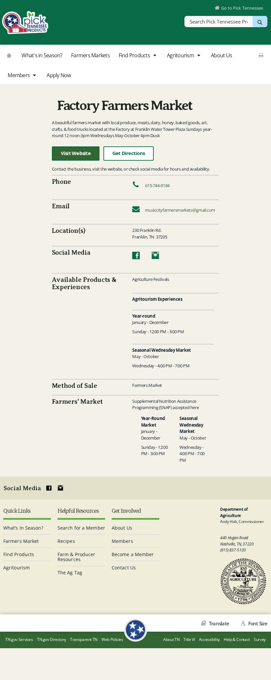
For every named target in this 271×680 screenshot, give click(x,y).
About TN (171, 639)
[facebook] (49, 488)
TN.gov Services (19, 639)
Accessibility (209, 639)
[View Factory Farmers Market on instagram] (155, 257)
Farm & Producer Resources (77, 556)
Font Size (257, 623)
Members (19, 75)
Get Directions (128, 153)
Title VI (189, 639)
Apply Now (59, 75)
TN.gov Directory (51, 639)
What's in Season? (41, 55)
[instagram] (60, 488)
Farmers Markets (90, 55)
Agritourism (181, 55)
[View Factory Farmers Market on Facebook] (135, 257)
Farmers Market (21, 541)
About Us (221, 55)
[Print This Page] (260, 55)
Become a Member (133, 554)
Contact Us (124, 567)
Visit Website (76, 153)
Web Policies (112, 639)
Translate (218, 623)
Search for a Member (81, 528)
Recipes (66, 541)
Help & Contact (237, 639)
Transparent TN (83, 639)
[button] (154, 56)
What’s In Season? (23, 528)
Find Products (135, 55)
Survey (260, 639)
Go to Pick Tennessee (242, 8)
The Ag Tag (70, 572)
